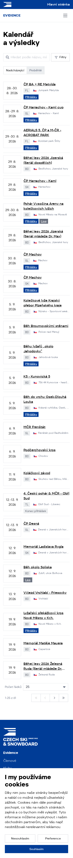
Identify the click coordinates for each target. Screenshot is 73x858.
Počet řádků (13, 686)
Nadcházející (15, 70)
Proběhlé (35, 70)
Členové (9, 761)
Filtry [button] (62, 57)
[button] (20, 838)
